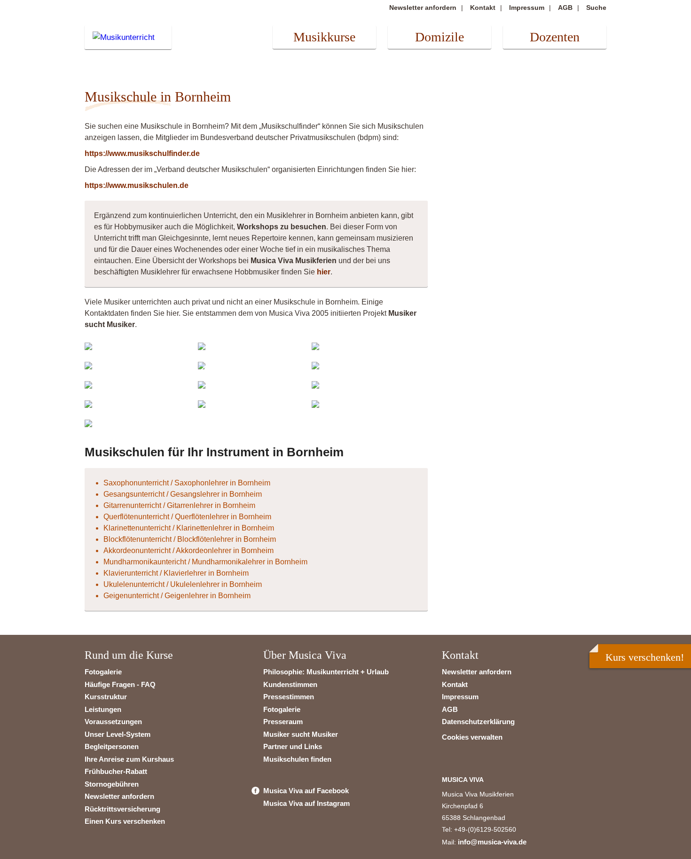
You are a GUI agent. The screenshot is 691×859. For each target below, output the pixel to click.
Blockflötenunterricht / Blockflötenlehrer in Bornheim (189, 539)
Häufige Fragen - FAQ (120, 684)
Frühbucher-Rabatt (116, 771)
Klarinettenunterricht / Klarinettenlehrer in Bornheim (188, 528)
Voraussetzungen (113, 722)
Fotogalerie (103, 672)
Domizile (439, 37)
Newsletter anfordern (422, 7)
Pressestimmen (288, 697)
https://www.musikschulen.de (136, 185)
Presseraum (283, 722)
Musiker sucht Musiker (300, 734)
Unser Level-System (117, 734)
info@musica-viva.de (492, 842)
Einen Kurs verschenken (125, 821)
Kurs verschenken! (644, 657)
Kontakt (482, 7)
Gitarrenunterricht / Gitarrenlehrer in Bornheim (179, 505)
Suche (596, 7)
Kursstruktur (106, 697)
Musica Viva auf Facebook (306, 791)
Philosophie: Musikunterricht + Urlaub (326, 672)
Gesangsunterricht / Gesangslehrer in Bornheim (182, 494)
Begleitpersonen (112, 746)
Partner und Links (292, 746)
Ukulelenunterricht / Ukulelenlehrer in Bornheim (182, 584)
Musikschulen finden (297, 759)
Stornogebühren (112, 784)
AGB (565, 7)
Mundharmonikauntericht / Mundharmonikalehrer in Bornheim (205, 562)
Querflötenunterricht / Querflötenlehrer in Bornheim (187, 517)
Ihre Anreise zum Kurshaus (129, 759)
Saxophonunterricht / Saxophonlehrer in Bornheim (186, 483)
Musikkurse (324, 37)
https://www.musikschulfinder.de (142, 153)
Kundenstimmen (290, 684)
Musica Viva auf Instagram (306, 803)
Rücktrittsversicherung (122, 809)
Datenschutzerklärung (478, 722)
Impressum (526, 7)
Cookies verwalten (472, 737)
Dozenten (555, 37)
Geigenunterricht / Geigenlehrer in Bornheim (177, 596)
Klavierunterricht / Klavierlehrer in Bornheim (176, 573)
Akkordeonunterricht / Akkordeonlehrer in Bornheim (188, 550)
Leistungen (103, 709)
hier (323, 272)
